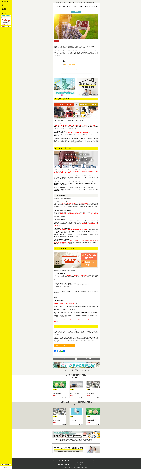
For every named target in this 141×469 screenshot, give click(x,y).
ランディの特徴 (68, 68)
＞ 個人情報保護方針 (78, 464)
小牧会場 (4, 6)
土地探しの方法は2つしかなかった (70, 64)
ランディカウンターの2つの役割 (70, 70)
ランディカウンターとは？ (69, 66)
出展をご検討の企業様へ (5, 464)
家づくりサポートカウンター (80, 460)
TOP (53, 461)
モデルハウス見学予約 (79, 462)
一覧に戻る (63, 358)
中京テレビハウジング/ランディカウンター (64, 345)
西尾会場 (4, 9)
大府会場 (4, 8)
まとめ (64, 71)
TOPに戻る (88, 358)
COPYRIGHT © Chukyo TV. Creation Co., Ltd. (76, 467)
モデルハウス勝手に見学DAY (95, 460)
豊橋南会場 (4, 10)
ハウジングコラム (93, 462)
